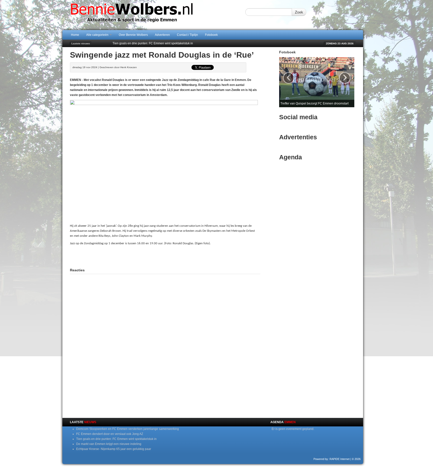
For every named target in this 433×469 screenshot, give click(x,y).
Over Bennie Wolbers (133, 35)
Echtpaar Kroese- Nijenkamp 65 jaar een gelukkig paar (113, 449)
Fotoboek (211, 35)
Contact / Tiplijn (187, 35)
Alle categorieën (97, 35)
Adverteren (162, 35)
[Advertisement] (165, 256)
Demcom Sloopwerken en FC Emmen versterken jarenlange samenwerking (127, 429)
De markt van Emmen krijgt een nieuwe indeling (108, 444)
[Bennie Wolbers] (147, 15)
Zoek (299, 12)
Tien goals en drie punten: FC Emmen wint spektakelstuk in (153, 43)
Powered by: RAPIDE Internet (331, 458)
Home (75, 35)
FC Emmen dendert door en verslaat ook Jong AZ (109, 434)
